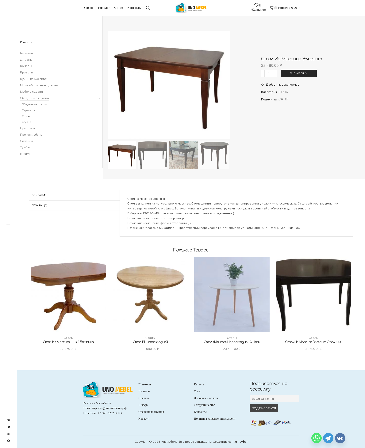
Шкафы (26, 154)
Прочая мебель (31, 134)
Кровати (26, 72)
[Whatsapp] (316, 438)
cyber (244, 441)
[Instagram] (8, 434)
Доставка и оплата (206, 398)
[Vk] (8, 420)
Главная (88, 8)
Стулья (26, 122)
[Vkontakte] (340, 438)
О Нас (118, 8)
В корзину (300, 73)
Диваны (26, 59)
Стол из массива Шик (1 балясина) (68, 342)
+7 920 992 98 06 (110, 413)
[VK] (282, 99)
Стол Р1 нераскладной (150, 342)
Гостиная (26, 53)
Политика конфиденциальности (215, 418)
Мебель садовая (32, 91)
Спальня (26, 141)
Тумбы (25, 147)
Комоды (26, 66)
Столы (283, 92)
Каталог (104, 8)
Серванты (28, 110)
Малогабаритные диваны (39, 85)
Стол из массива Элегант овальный (313, 342)
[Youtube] (8, 440)
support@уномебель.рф (109, 408)
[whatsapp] (286, 99)
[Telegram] (8, 427)
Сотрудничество (204, 405)
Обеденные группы (34, 98)
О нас (197, 391)
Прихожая (27, 128)
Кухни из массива (33, 79)
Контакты (134, 8)
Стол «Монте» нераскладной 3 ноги (232, 342)
